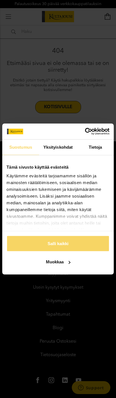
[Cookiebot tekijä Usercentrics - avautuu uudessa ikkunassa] (85, 131)
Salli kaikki (58, 243)
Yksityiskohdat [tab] (58, 146)
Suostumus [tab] (20, 146)
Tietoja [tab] (95, 146)
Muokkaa (55, 261)
